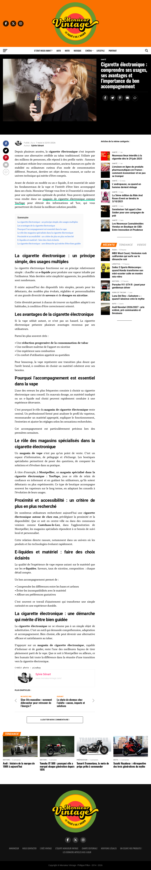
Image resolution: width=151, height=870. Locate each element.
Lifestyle (101, 50)
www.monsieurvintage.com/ (49, 678)
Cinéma (88, 50)
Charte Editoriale (89, 848)
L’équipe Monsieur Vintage (66, 848)
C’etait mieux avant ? (43, 50)
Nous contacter (29, 848)
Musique (77, 50)
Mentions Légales (109, 848)
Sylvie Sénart (37, 145)
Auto (58, 50)
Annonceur (14, 848)
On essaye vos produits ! (131, 848)
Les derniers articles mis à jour (77, 852)
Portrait (113, 50)
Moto (67, 50)
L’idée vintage (46, 848)
